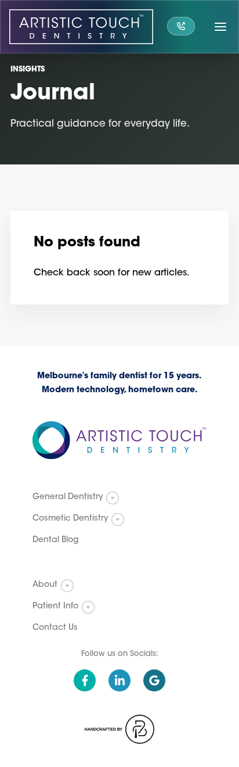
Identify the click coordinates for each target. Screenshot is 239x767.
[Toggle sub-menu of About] (67, 586)
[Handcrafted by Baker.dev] (119, 729)
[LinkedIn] (119, 680)
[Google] (154, 680)
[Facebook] (85, 680)
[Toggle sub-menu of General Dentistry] (112, 498)
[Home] (81, 26)
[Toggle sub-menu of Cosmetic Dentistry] (118, 519)
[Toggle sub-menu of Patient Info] (88, 607)
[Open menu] (220, 26)
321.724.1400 (181, 26)
